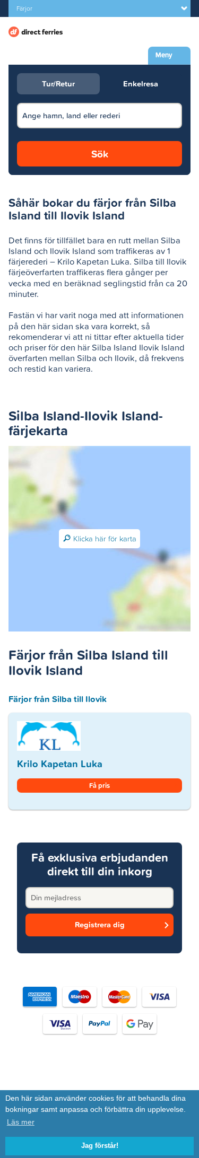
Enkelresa (140, 84)
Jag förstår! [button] (99, 1146)
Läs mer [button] (20, 1122)
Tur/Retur (58, 84)
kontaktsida (141, 1076)
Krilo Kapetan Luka (59, 764)
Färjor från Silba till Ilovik (57, 698)
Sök (99, 153)
